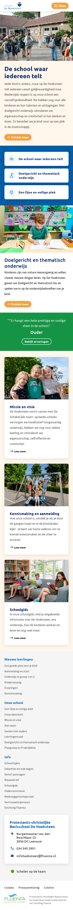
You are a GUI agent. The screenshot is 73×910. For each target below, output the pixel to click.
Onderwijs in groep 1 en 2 (19, 676)
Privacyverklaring (29, 887)
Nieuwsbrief (11, 780)
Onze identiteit (13, 714)
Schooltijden (12, 763)
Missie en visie (12, 720)
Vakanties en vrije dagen (18, 768)
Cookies (9, 887)
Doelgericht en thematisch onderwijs (26, 742)
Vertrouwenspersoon (17, 802)
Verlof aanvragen (14, 774)
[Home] (15, 5)
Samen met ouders (15, 731)
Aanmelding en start (16, 671)
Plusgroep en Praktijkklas (20, 747)
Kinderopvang (12, 682)
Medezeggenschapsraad (18, 796)
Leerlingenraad (13, 736)
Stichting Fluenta (15, 807)
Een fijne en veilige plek (18, 709)
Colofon (49, 887)
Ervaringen (11, 687)
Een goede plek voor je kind (20, 665)
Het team (10, 725)
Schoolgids (11, 785)
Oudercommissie (14, 791)
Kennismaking (13, 693)
